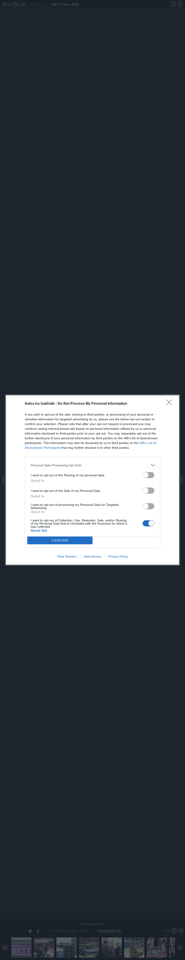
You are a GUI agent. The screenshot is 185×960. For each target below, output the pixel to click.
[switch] (148, 475)
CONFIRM (60, 540)
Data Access (92, 556)
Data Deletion (67, 556)
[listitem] (92, 465)
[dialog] (92, 480)
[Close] (170, 404)
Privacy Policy (118, 556)
